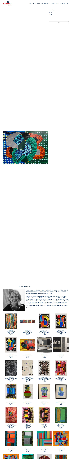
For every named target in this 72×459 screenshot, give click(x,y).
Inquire (58, 22)
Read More (28, 307)
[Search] (67, 3)
